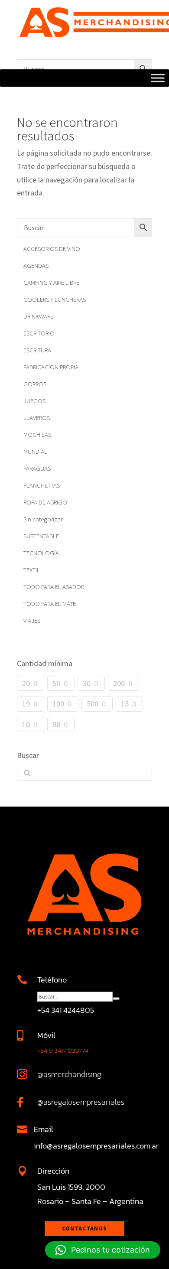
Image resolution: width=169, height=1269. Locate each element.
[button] (102, 1250)
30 (87, 683)
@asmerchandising (69, 1074)
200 (119, 683)
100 (58, 704)
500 (92, 704)
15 (125, 704)
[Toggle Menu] (158, 78)
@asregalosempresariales (80, 1102)
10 (26, 724)
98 (56, 724)
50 (56, 683)
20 (26, 683)
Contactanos (84, 1228)
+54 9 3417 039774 (62, 1050)
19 (26, 704)
